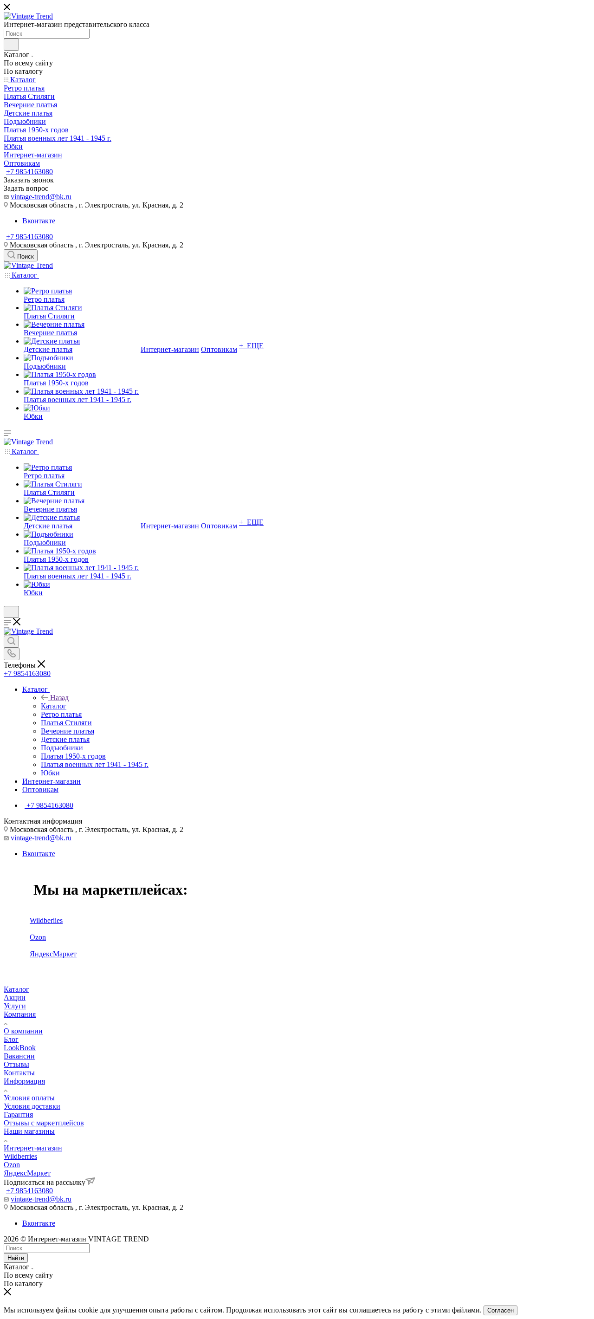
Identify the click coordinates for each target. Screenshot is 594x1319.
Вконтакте (38, 221)
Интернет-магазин (33, 1148)
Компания (20, 1014)
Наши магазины (29, 1131)
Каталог (53, 706)
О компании (23, 1031)
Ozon (38, 937)
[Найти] (11, 45)
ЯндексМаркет (53, 954)
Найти (15, 1257)
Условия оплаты (29, 1098)
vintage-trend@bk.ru (41, 197)
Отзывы (16, 1064)
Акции (15, 997)
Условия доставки (32, 1106)
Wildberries (20, 1156)
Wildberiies (46, 920)
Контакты (19, 1073)
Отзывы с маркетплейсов (44, 1123)
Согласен (500, 1310)
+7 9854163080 (29, 171)
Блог (11, 1039)
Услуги (15, 1006)
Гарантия (18, 1114)
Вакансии (19, 1056)
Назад (59, 698)
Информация (24, 1081)
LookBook (20, 1048)
